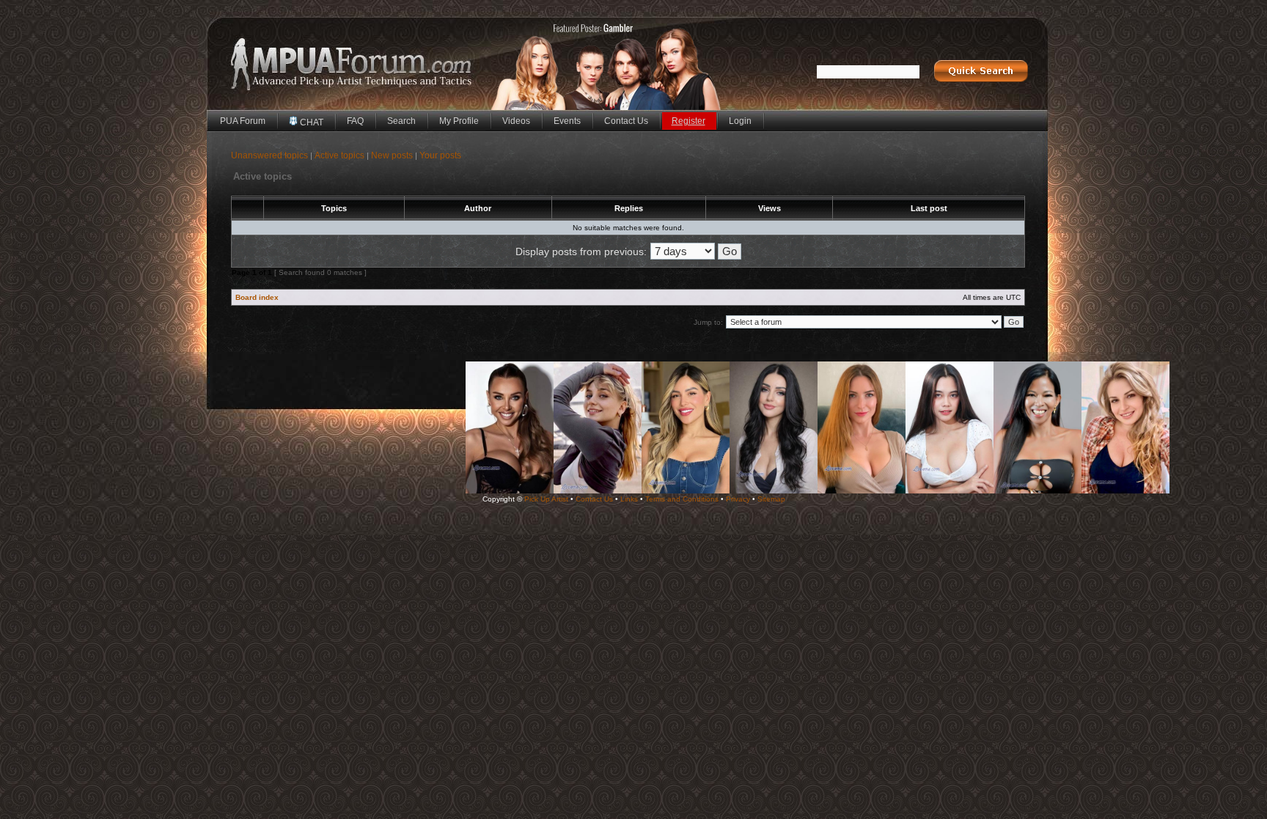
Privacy (738, 499)
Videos (516, 121)
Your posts (440, 155)
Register (688, 121)
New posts (392, 155)
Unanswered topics (269, 155)
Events (567, 121)
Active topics (339, 155)
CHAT (310, 122)
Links (629, 499)
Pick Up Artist (546, 499)
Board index (257, 297)
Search (401, 121)
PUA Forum (242, 121)
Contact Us (626, 121)
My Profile (459, 121)
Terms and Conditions (682, 499)
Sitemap (771, 499)
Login (740, 121)
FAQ (355, 121)
